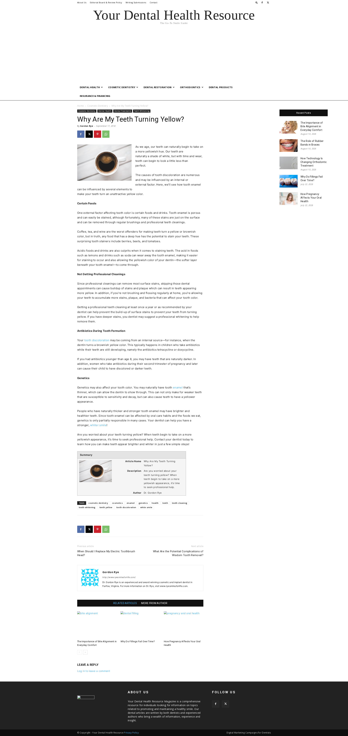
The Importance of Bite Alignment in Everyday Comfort (312, 126)
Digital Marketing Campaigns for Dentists (249, 732)
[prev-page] (79, 652)
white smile (146, 507)
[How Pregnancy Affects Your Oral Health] (183, 624)
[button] (256, 2)
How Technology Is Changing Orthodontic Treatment (314, 162)
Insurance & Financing (95, 96)
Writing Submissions (136, 2)
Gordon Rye (86, 126)
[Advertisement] (174, 55)
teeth (165, 503)
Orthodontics (190, 87)
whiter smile (98, 425)
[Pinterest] (97, 134)
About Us (81, 2)
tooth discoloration (96, 340)
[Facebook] (262, 2)
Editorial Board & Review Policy (106, 2)
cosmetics (117, 503)
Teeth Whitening (141, 111)
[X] (268, 2)
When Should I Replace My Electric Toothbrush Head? (106, 553)
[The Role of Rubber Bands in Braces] (288, 145)
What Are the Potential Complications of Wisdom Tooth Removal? (178, 553)
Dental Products (221, 87)
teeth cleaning (179, 503)
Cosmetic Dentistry (121, 87)
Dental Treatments (122, 111)
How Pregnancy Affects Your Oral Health (311, 198)
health (155, 503)
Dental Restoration (158, 87)
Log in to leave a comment (93, 670)
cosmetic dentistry (98, 503)
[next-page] (85, 652)
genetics (143, 503)
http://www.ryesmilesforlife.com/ (119, 577)
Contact (154, 2)
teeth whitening (87, 507)
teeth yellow (106, 507)
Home (80, 105)
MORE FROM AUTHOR (154, 603)
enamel (178, 387)
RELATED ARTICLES (125, 603)
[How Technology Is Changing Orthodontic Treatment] (288, 163)
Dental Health (90, 87)
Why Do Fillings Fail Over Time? (138, 641)
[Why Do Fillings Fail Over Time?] (140, 624)
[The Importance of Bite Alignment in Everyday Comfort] (97, 624)
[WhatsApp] (105, 134)
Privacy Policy (131, 732)
